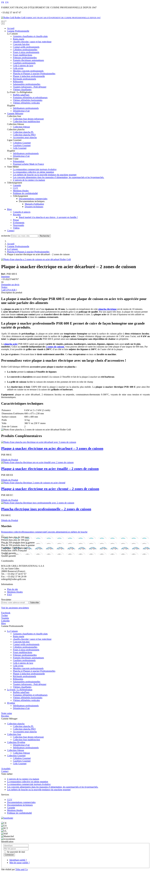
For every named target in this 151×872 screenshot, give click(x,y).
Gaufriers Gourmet (22, 761)
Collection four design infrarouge (28, 737)
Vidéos (16, 228)
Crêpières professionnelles (25, 647)
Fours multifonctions (22, 652)
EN (7, 2)
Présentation (18, 161)
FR (3, 2)
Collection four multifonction (26, 739)
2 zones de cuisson (55, 346)
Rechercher (45, 236)
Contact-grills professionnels (26, 644)
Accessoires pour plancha (25, 731)
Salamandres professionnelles (26, 681)
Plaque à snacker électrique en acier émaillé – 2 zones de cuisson (50, 469)
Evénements (18, 222)
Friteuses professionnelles (25, 655)
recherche (5, 235)
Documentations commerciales (33, 198)
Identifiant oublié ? (18, 860)
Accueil (10, 28)
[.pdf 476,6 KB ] (9, 290)
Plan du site (12, 589)
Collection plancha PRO (24, 729)
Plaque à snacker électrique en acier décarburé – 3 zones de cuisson (52, 448)
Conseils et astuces (21, 212)
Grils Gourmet (19, 763)
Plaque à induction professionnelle (29, 673)
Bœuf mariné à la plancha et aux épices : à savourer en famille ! (48, 217)
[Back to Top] (2, 535)
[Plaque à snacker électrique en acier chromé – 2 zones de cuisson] (33, 482)
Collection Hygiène (16, 742)
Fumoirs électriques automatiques (28, 657)
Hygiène (11, 703)
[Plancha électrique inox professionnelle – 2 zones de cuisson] (37, 502)
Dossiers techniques (34, 206)
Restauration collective (11, 532)
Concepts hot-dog (21, 641)
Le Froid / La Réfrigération (19, 689)
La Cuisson (12, 249)
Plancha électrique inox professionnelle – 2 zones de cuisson (46, 509)
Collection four (14, 734)
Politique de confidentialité (25, 193)
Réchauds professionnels (24, 676)
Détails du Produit (9, 459)
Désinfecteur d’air (21, 708)
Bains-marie (18, 636)
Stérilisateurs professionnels (26, 705)
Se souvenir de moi (15, 852)
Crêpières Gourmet (22, 758)
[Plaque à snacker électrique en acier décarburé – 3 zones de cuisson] (38, 442)
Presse (16, 220)
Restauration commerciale (34, 532)
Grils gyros (18, 665)
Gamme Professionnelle (18, 31)
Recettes (17, 214)
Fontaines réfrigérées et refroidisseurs (30, 695)
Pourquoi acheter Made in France (28, 164)
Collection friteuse (15, 750)
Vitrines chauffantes (22, 687)
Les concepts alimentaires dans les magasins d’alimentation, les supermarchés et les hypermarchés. (58, 177)
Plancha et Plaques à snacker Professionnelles (28, 251)
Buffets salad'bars (21, 692)
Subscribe (34, 602)
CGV (15, 188)
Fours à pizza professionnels (26, 649)
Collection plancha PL (23, 726)
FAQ (9, 594)
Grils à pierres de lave (23, 663)
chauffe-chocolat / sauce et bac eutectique (32, 639)
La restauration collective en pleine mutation (33, 172)
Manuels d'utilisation (34, 204)
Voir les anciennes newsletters (15, 607)
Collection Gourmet (16, 755)
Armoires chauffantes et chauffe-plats (30, 633)
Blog (9, 209)
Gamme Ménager (15, 113)
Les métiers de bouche (77, 532)
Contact (10, 230)
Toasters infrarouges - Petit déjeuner (29, 684)
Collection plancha (15, 723)
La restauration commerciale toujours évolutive (34, 169)
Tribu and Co (21, 869)
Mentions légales (21, 190)
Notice (4, 287)
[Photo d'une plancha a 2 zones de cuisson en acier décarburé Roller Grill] (36, 259)
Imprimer (5, 276)
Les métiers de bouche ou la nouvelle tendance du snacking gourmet (44, 174)
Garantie (17, 185)
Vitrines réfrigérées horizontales (27, 697)
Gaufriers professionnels (24, 660)
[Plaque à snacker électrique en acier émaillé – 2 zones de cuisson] (37, 462)
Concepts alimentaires (56, 532)
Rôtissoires (18, 679)
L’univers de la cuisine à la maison (29, 180)
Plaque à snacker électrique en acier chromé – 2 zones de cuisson (50, 489)
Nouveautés (18, 225)
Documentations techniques (20, 805)
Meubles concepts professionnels (28, 668)
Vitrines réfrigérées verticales (26, 700)
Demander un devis (10, 284)
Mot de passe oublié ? (19, 862)
